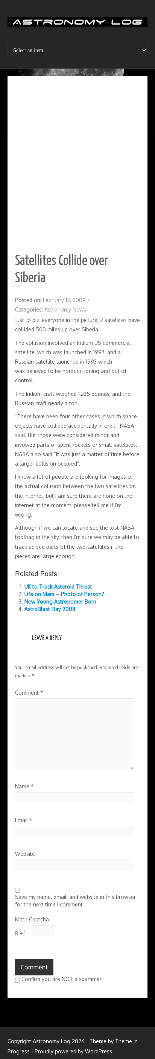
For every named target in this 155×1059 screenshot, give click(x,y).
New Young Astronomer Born (60, 601)
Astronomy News (65, 309)
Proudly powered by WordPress (73, 1051)
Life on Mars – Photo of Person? (64, 594)
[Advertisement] (77, 164)
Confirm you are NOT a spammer (61, 979)
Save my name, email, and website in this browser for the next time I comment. (75, 901)
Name (24, 786)
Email (23, 820)
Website (25, 854)
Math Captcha (32, 919)
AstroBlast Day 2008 (49, 609)
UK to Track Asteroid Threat (58, 586)
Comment (29, 692)
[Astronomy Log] (77, 24)
